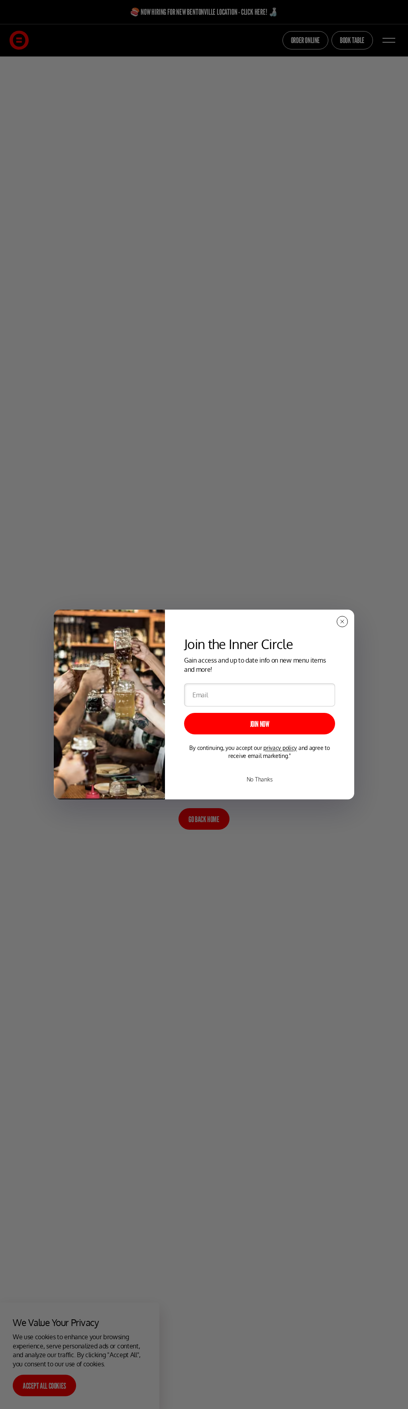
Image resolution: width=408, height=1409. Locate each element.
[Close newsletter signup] (342, 621)
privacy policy (280, 747)
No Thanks (260, 779)
